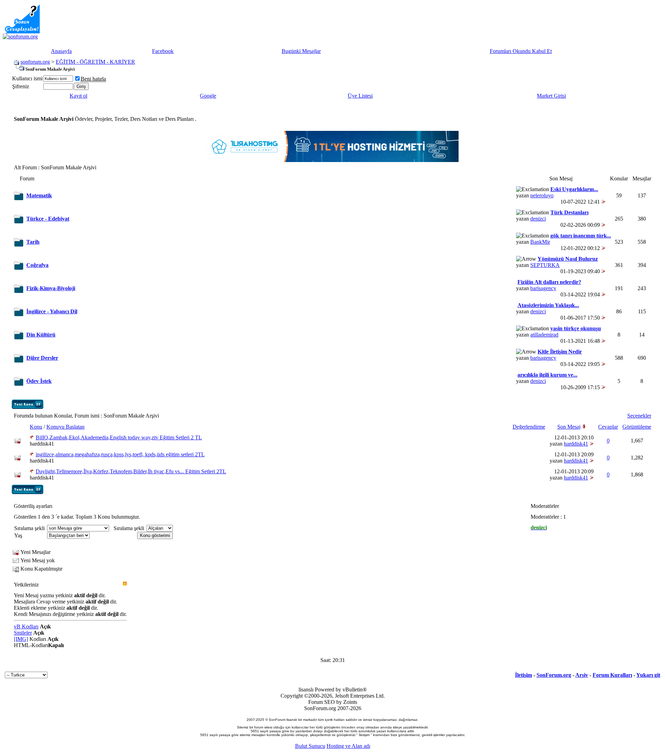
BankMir (540, 242)
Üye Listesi (360, 96)
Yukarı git (648, 675)
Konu (36, 427)
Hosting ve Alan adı (348, 746)
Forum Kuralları (612, 675)
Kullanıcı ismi (27, 78)
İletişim (523, 675)
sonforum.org (35, 62)
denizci (538, 219)
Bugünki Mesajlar (301, 51)
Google (208, 96)
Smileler (23, 633)
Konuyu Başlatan (65, 427)
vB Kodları (26, 626)
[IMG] (21, 639)
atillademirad (544, 335)
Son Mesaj (568, 427)
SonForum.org (554, 675)
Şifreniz (20, 86)
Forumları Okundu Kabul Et (521, 51)
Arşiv (581, 675)
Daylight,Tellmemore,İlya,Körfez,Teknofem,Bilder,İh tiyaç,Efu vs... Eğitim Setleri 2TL (131, 471)
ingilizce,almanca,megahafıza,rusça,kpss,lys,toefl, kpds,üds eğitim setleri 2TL (120, 454)
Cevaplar (608, 427)
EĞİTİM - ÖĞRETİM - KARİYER (95, 62)
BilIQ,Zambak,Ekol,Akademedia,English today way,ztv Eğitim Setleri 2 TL (119, 437)
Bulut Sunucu (310, 746)
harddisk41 (42, 444)
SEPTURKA (545, 265)
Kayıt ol (78, 96)
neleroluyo (541, 195)
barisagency (543, 288)
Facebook (163, 51)
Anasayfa (61, 51)
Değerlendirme (529, 427)
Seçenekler (639, 416)
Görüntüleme (636, 427)
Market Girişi (551, 96)
